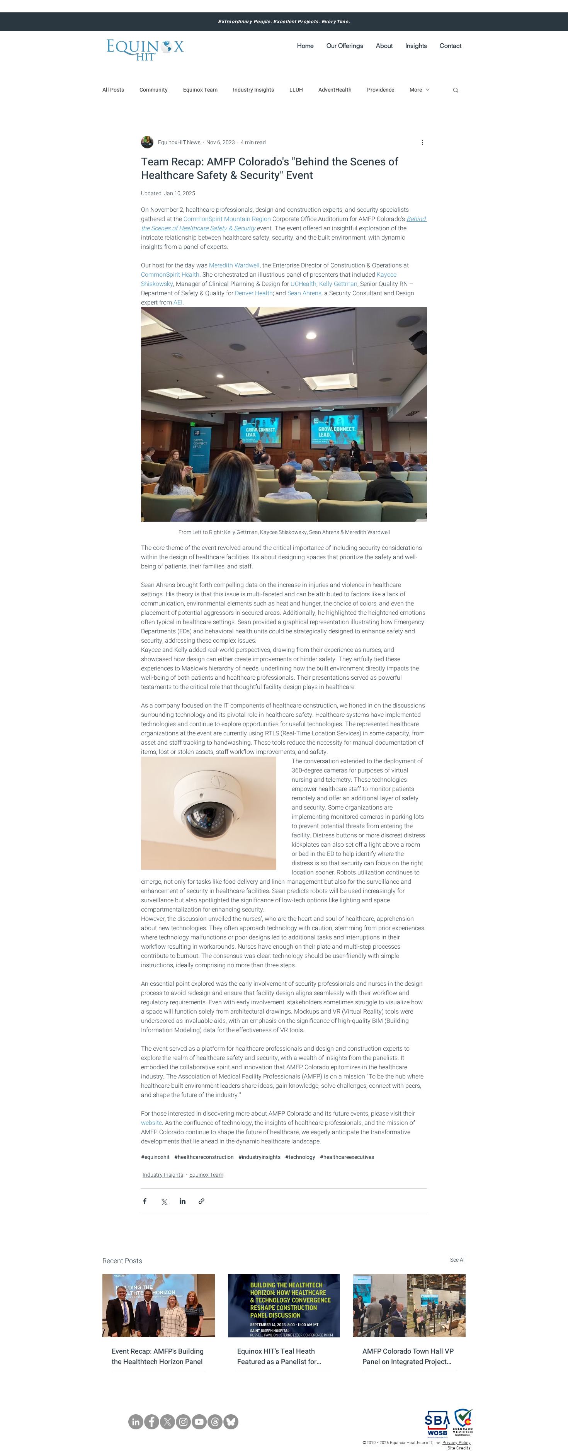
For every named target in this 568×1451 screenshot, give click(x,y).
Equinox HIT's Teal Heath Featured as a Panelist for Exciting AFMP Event (276, 1356)
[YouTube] (199, 1421)
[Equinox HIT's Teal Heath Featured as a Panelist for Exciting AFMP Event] (284, 1305)
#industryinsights (259, 1157)
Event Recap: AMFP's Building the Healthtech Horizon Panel (158, 1356)
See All (458, 1260)
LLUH (296, 90)
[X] (167, 1421)
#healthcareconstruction (204, 1157)
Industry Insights (253, 90)
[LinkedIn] (135, 1421)
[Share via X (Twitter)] (163, 1201)
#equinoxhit (155, 1157)
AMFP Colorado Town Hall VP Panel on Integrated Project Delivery (408, 1356)
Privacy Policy (456, 1443)
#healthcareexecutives (347, 1157)
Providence (380, 90)
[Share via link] (201, 1201)
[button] (384, 45)
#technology (300, 1157)
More (416, 90)
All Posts (113, 90)
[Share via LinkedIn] (182, 1201)
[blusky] (230, 1421)
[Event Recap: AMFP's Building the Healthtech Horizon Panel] (158, 1305)
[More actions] (422, 142)
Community (153, 90)
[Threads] (215, 1421)
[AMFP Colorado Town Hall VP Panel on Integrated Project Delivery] (409, 1305)
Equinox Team (200, 90)
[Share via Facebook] (144, 1201)
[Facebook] (151, 1421)
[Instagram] (183, 1421)
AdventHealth (335, 90)
